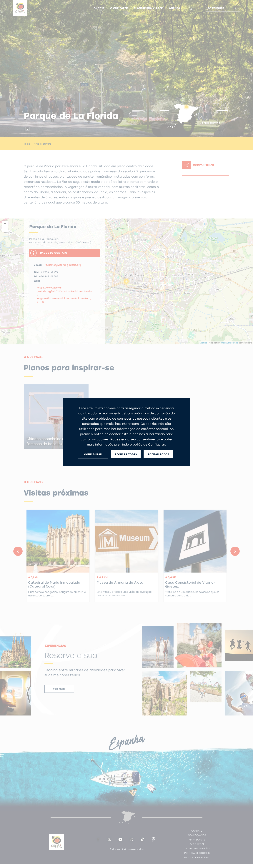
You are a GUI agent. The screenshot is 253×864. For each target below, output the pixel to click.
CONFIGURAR (93, 454)
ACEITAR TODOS (158, 454)
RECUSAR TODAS (126, 454)
